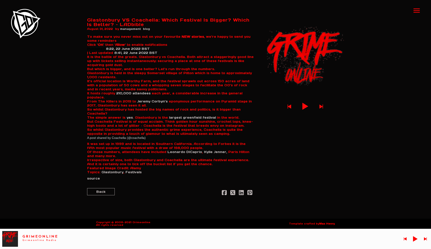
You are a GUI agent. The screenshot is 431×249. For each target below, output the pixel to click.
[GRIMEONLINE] (26, 23)
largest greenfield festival (192, 118)
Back (101, 192)
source (93, 178)
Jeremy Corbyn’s (152, 101)
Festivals (133, 172)
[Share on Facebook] (224, 193)
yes (130, 118)
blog (146, 29)
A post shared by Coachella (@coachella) (116, 138)
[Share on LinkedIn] (241, 193)
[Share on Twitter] (233, 193)
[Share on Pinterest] (250, 193)
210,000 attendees (133, 93)
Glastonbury (112, 172)
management (130, 29)
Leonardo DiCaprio (184, 152)
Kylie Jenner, (215, 152)
